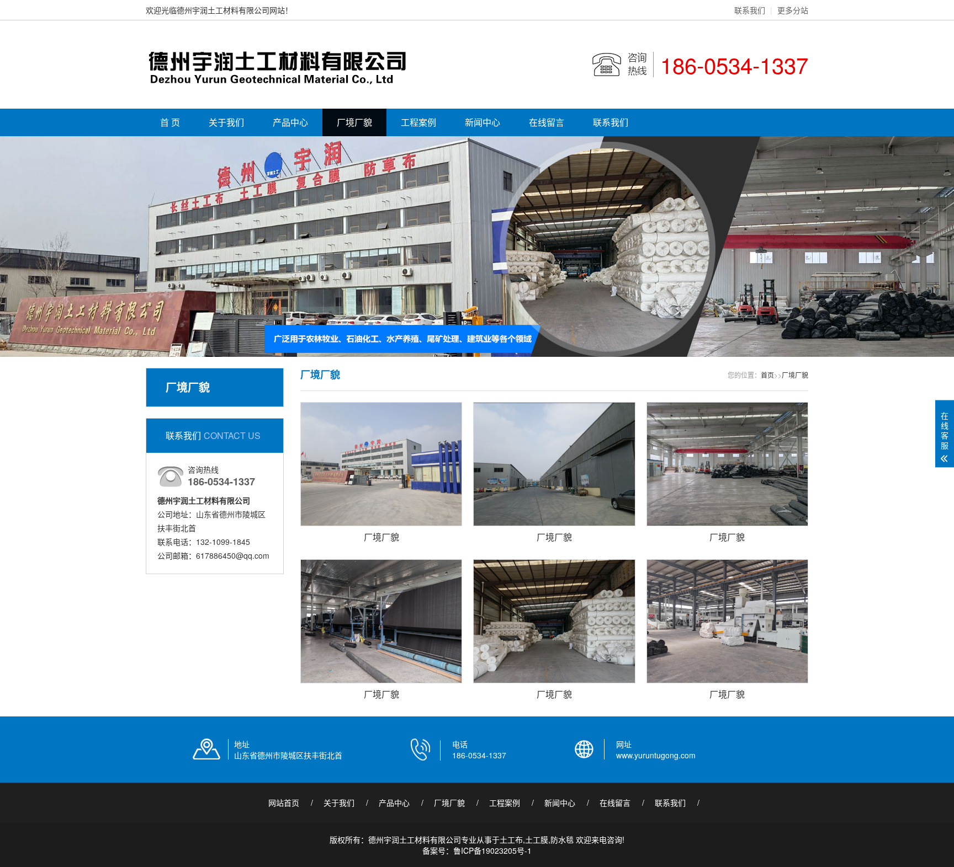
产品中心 (290, 122)
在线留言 (546, 122)
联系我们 (749, 9)
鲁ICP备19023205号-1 (492, 850)
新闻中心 (482, 122)
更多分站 (792, 9)
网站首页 (283, 802)
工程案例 (418, 122)
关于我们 (226, 122)
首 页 (170, 122)
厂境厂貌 (354, 122)
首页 (767, 374)
